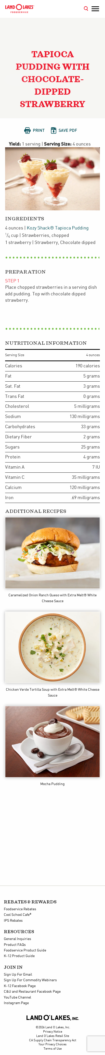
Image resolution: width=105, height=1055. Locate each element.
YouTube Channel (17, 997)
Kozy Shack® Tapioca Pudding (58, 228)
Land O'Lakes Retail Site (52, 1036)
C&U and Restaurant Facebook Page (32, 991)
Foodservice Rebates (20, 909)
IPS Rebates (13, 920)
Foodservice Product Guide (25, 950)
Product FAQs (15, 945)
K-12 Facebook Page (20, 986)
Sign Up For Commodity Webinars (30, 980)
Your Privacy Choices (52, 1044)
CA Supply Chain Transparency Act (52, 1040)
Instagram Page (16, 1003)
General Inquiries (17, 939)
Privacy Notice (52, 1031)
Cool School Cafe (17, 915)
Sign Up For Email (18, 974)
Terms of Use (53, 1048)
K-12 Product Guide (19, 956)
